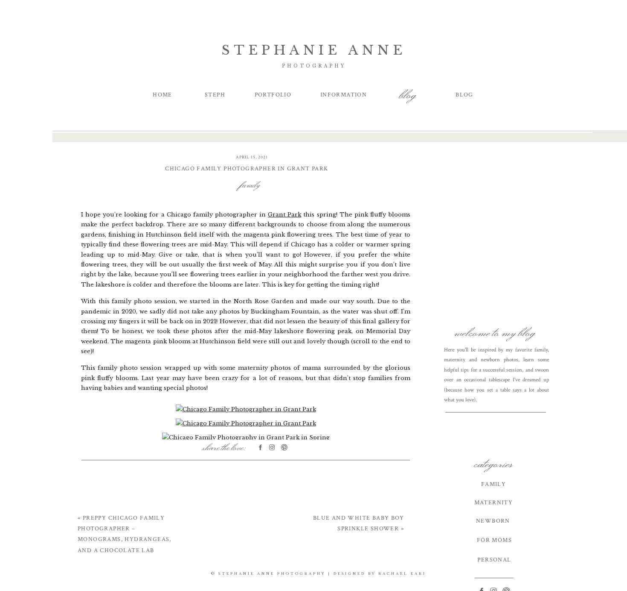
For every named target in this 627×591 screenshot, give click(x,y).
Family (250, 184)
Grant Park (284, 214)
